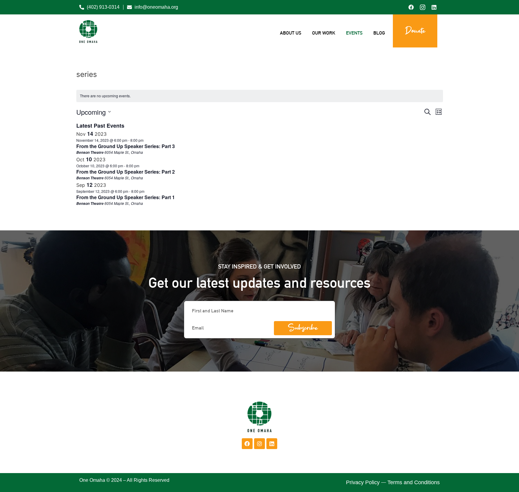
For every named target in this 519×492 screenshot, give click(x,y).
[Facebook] (247, 443)
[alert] (259, 96)
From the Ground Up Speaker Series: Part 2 (125, 171)
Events (354, 33)
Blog (379, 33)
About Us (290, 33)
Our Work (323, 33)
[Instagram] (259, 443)
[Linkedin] (271, 443)
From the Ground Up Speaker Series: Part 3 (125, 146)
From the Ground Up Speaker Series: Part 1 (125, 197)
